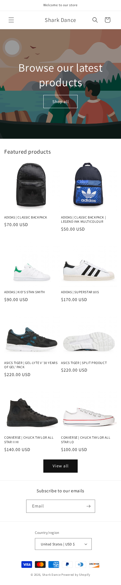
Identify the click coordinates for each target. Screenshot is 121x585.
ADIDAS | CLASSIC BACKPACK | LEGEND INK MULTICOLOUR (83, 219)
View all (61, 465)
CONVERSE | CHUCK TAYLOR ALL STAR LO (85, 439)
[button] (11, 20)
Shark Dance (51, 575)
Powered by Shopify (75, 575)
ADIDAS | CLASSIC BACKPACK (25, 217)
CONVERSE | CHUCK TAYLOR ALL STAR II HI (28, 439)
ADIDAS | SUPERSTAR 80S (80, 292)
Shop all (60, 101)
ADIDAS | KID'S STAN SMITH (24, 292)
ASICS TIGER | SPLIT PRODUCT (84, 363)
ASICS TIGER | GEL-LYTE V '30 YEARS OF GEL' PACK (30, 365)
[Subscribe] (88, 506)
